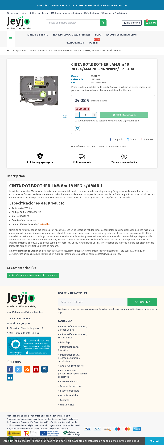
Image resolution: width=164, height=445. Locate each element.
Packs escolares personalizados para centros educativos (72, 373)
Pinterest (148, 139)
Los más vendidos (17, 13)
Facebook (10, 369)
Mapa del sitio (67, 404)
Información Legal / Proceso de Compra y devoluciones (69, 358)
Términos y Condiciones (114, 13)
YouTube (36, 369)
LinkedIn (10, 377)
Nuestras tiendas (39, 13)
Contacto (64, 400)
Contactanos (92, 13)
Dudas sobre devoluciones (68, 13)
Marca (74, 76)
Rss (27, 369)
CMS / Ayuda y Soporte (72, 366)
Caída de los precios (70, 386)
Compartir (118, 139)
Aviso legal (65, 342)
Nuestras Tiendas (69, 381)
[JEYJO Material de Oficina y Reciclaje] (19, 22)
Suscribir (144, 302)
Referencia (77, 79)
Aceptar (154, 441)
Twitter (18, 369)
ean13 (74, 82)
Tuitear (133, 139)
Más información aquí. (126, 440)
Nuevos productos (69, 390)
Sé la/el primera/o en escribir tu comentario (32, 275)
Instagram (44, 369)
